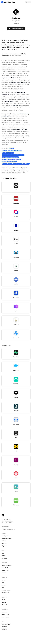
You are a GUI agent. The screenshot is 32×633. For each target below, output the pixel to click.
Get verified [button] (5, 567)
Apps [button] (3, 553)
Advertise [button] (4, 572)
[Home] (8, 2)
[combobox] (9, 522)
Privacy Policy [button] (5, 614)
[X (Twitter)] (2, 519)
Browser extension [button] (6, 538)
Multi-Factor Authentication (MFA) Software (12, 150)
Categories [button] (4, 558)
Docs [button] (3, 582)
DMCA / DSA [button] (5, 626)
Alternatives (6, 345)
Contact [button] (4, 585)
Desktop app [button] (5, 536)
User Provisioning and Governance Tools (11, 159)
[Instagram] (9, 519)
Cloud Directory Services (7, 152)
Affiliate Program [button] (6, 590)
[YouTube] (7, 519)
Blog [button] (3, 587)
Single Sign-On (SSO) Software (9, 161)
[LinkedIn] (4, 519)
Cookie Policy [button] (5, 617)
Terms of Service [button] (6, 624)
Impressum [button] (4, 629)
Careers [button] (4, 602)
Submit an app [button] (5, 570)
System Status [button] (5, 592)
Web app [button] (4, 541)
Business (16, 23)
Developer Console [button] (6, 565)
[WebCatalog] (3, 515)
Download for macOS (17, 28)
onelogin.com (16, 21)
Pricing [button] (3, 580)
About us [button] (4, 599)
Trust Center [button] (5, 612)
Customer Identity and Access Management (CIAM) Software (15, 163)
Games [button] (3, 555)
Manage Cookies (5, 526)
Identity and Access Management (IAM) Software (13, 155)
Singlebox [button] (4, 546)
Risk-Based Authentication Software (10, 157)
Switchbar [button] (4, 543)
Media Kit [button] (4, 604)
